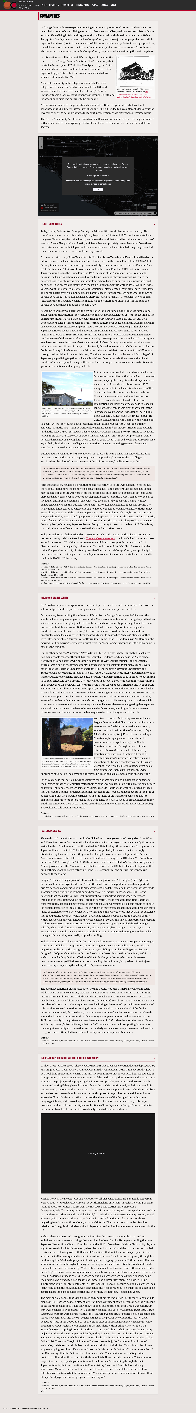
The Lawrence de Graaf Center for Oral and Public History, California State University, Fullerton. (134, 94)
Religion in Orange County (54, 597)
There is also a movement (100, 538)
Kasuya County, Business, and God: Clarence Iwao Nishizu (70, 1058)
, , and (51, 831)
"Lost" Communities (51, 224)
